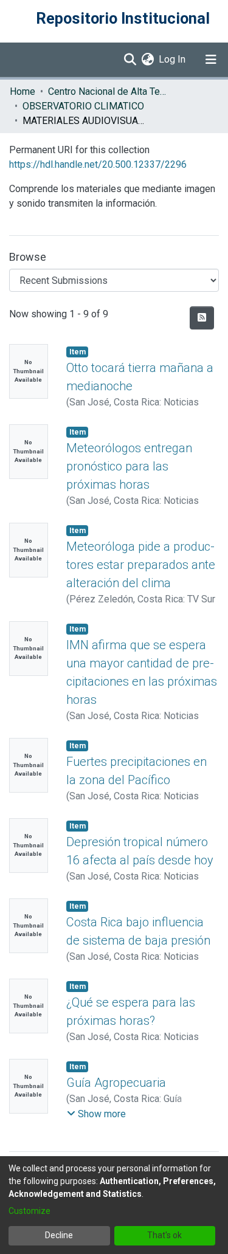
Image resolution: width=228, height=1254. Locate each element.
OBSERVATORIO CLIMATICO (83, 106)
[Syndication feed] (202, 317)
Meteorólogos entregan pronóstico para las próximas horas (129, 466)
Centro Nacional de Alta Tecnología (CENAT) (109, 91)
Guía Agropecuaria (116, 1082)
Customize (29, 1211)
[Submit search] (129, 59)
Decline (59, 1235)
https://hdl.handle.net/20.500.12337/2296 (98, 164)
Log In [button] (173, 59)
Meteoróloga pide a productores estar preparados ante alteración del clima (140, 564)
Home (22, 91)
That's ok (164, 1235)
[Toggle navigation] (211, 59)
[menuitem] (147, 59)
